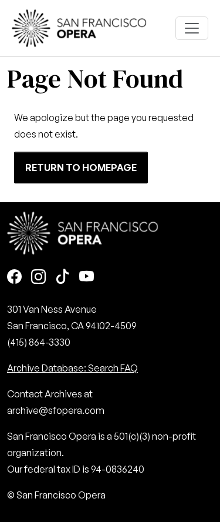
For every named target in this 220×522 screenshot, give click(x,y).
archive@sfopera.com (55, 410)
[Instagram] (38, 278)
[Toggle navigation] (191, 28)
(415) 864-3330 (38, 342)
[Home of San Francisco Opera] (79, 26)
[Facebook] (14, 278)
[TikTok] (62, 278)
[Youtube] (86, 278)
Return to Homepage (81, 167)
